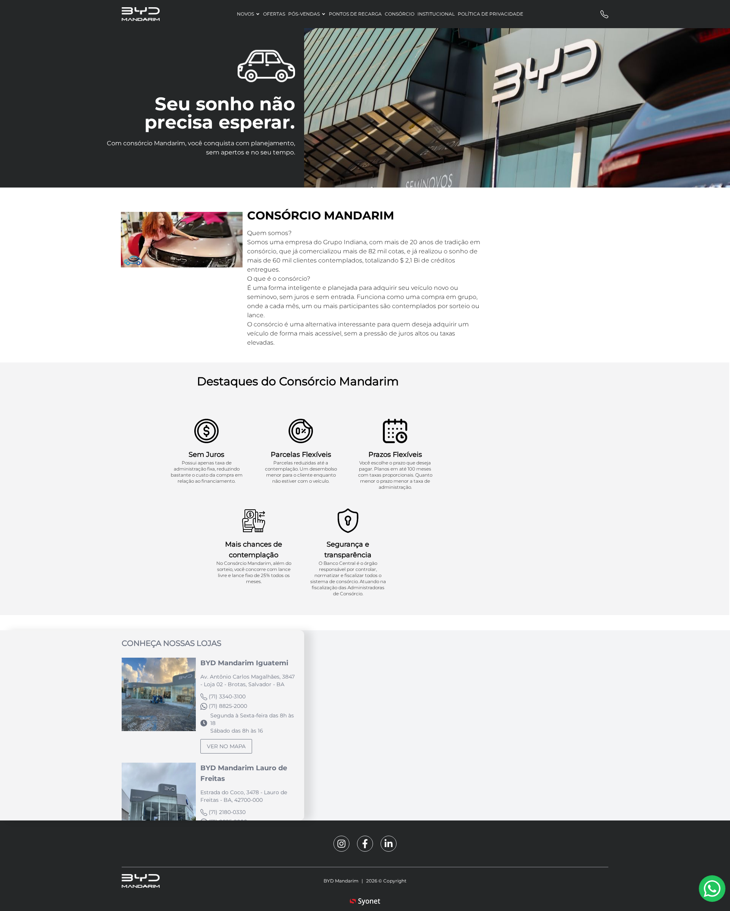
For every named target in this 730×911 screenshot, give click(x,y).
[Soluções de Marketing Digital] (365, 903)
